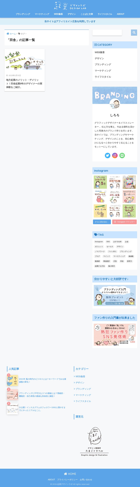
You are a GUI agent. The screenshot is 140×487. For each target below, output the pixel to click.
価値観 (131, 256)
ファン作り (112, 251)
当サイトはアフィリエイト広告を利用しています (70, 21)
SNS (108, 242)
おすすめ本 (117, 242)
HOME (71, 474)
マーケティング (42, 14)
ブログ (97, 256)
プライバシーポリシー (67, 480)
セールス (110, 247)
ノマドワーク (100, 251)
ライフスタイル (105, 14)
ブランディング (23, 14)
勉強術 (97, 261)
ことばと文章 (87, 14)
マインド (106, 256)
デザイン (72, 14)
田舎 (122, 261)
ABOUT (120, 14)
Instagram (99, 242)
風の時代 (111, 266)
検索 (134, 32)
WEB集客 (58, 14)
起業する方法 (100, 266)
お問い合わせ (86, 480)
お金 (126, 242)
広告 (115, 261)
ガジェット (99, 247)
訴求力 (129, 261)
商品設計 (106, 261)
